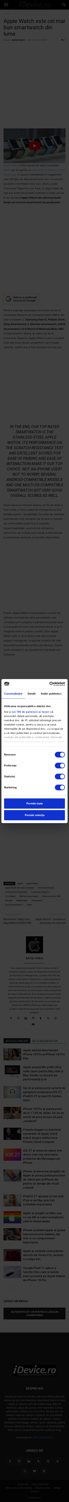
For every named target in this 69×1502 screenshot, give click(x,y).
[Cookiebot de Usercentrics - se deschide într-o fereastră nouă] (49, 684)
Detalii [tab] (32, 693)
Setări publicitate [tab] (51, 693)
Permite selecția (34, 815)
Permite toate (34, 803)
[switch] (60, 765)
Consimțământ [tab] (13, 693)
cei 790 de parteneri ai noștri (31, 711)
